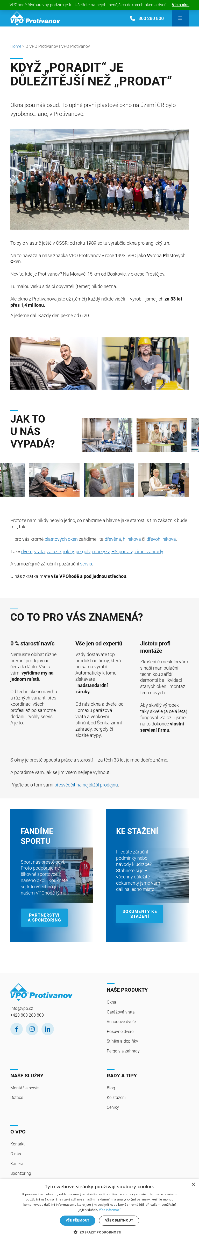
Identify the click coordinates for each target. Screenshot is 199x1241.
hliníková (132, 539)
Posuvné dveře (120, 1031)
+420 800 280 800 (27, 1015)
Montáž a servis (24, 1087)
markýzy (101, 551)
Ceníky (113, 1107)
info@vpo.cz (21, 1008)
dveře (26, 551)
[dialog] (99, 1210)
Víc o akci (180, 4)
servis (86, 563)
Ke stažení (116, 1097)
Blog (111, 1087)
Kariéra (16, 1163)
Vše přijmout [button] (77, 1220)
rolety (68, 551)
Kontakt (17, 1144)
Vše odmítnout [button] (119, 1220)
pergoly (83, 551)
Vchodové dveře (121, 1021)
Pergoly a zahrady (123, 1051)
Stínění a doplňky (122, 1041)
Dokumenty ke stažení (140, 914)
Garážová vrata (121, 1012)
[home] (35, 18)
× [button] (193, 1184)
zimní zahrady (148, 551)
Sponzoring (20, 1173)
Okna (111, 1002)
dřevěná (113, 539)
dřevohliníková (161, 539)
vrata (39, 551)
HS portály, (122, 551)
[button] (180, 18)
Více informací (109, 1209)
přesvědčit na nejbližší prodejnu (86, 785)
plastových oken (61, 539)
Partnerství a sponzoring (44, 918)
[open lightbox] (107, 434)
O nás (15, 1153)
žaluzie (54, 551)
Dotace (16, 1097)
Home (15, 46)
